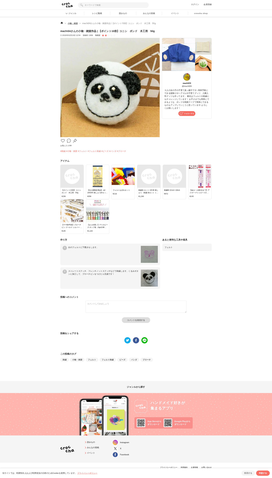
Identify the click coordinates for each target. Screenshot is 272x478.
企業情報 (194, 467)
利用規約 (184, 467)
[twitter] (127, 340)
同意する (263, 473)
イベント (175, 13)
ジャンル (72, 13)
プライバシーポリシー (168, 467)
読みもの (123, 13)
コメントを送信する (136, 320)
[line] (144, 340)
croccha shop (201, 13)
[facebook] (136, 340)
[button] (62, 140)
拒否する (248, 473)
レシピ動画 (97, 13)
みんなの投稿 (149, 13)
